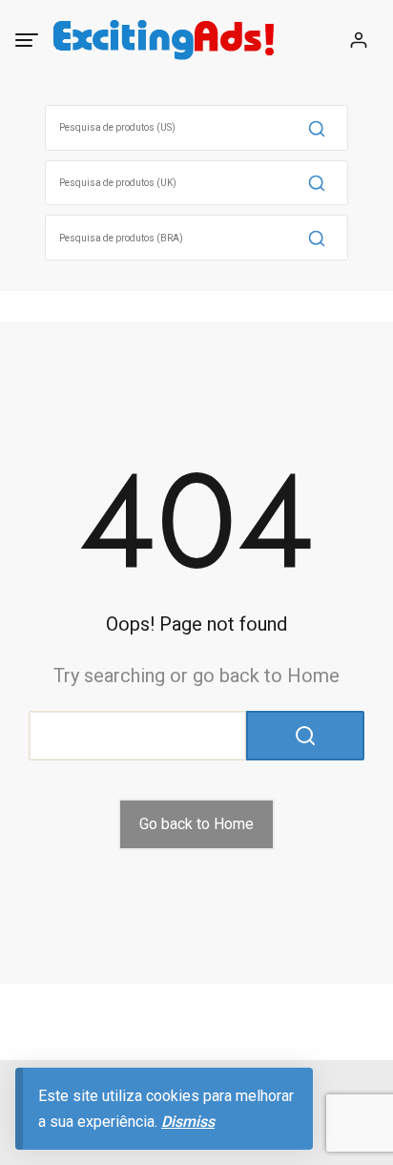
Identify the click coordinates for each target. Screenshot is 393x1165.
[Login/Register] (358, 40)
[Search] (316, 128)
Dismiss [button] (188, 1122)
